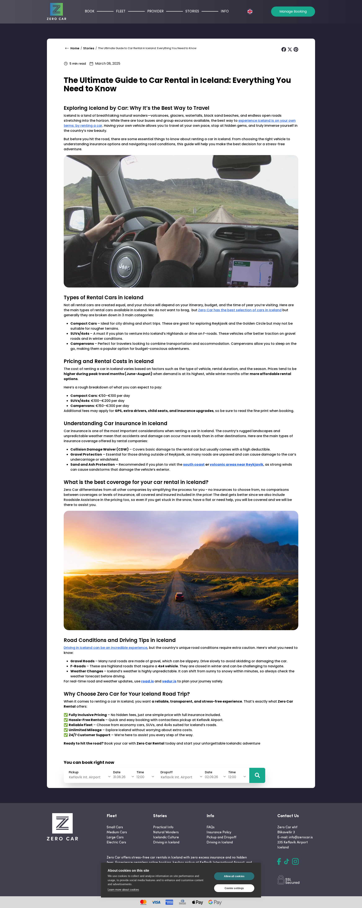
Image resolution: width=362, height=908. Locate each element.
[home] (62, 827)
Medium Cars (117, 832)
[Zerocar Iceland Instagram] (295, 861)
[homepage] (56, 11)
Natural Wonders (166, 832)
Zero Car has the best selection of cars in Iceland (240, 310)
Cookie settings (234, 888)
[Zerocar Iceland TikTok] (286, 861)
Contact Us (288, 816)
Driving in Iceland (166, 842)
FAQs (211, 827)
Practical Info (163, 827)
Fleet (120, 11)
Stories (192, 11)
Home (74, 48)
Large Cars (115, 837)
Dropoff (166, 772)
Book (89, 11)
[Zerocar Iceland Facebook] (279, 861)
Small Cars (115, 827)
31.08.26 (119, 777)
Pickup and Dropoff (221, 837)
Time (140, 772)
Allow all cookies (234, 876)
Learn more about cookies (123, 889)
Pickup (74, 772)
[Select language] (249, 11)
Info (225, 11)
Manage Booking (293, 11)
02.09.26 (211, 777)
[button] (257, 775)
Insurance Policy (219, 832)
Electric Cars (116, 842)
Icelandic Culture (166, 837)
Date (116, 772)
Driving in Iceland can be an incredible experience (105, 647)
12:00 (140, 777)
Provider (155, 11)
